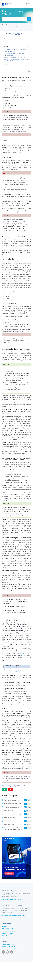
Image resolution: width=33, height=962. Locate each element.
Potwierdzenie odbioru (11, 63)
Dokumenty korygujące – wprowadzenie (16, 49)
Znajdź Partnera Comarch (9, 946)
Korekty (8, 37)
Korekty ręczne (8, 810)
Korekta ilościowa (9, 824)
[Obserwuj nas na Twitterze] (7, 954)
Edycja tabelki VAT (9, 51)
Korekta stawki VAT (9, 817)
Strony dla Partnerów (8, 930)
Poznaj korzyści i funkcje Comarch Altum (14, 915)
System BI (5, 935)
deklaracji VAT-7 (25, 653)
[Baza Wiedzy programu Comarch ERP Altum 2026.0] (7, 3)
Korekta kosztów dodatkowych (13, 814)
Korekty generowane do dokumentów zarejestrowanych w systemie (14, 829)
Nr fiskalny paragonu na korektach (14, 53)
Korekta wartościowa (10, 821)
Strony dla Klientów (7, 928)
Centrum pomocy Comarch (10, 931)
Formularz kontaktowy (8, 948)
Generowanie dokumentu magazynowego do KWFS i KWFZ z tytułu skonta (16, 60)
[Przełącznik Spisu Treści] (28, 47)
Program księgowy (7, 933)
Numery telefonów (7, 944)
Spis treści (5, 926)
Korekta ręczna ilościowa (11, 807)
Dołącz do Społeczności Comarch (11, 899)
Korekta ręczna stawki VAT (12, 800)
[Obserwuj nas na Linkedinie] (11, 954)
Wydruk (6, 65)
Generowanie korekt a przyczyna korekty (16, 57)
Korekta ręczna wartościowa (12, 803)
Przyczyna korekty (9, 55)
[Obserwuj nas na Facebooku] (3, 954)
